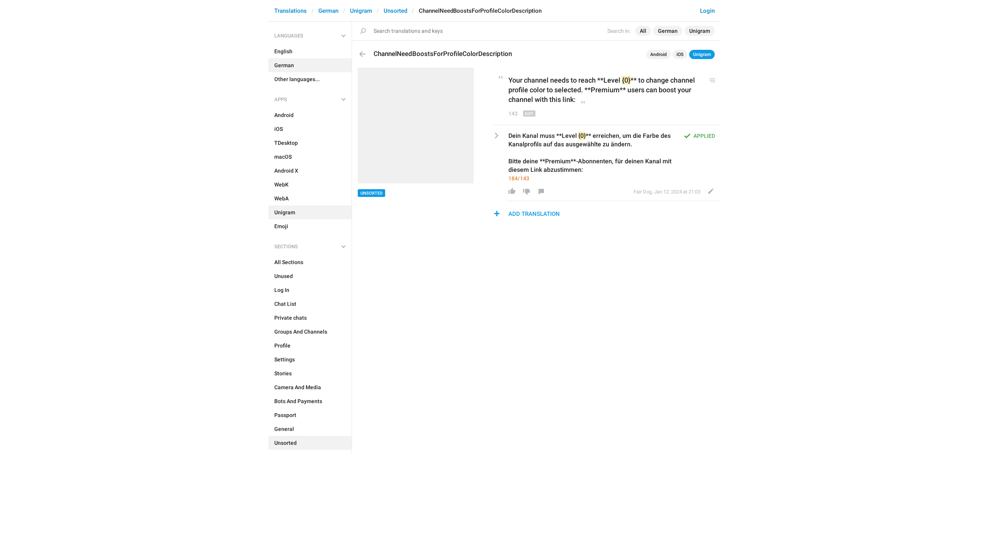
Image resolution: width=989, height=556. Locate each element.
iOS (679, 54)
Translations (290, 10)
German (328, 10)
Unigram (361, 10)
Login (707, 10)
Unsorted (395, 10)
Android (658, 54)
